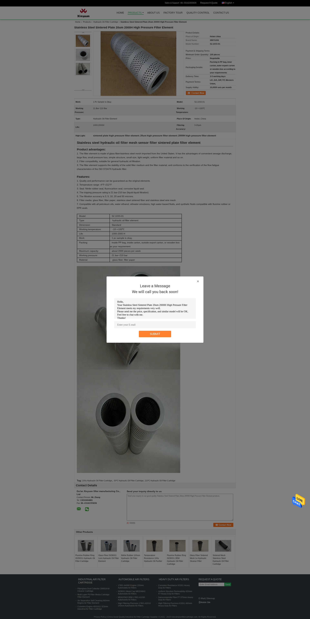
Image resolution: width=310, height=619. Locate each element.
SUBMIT (155, 334)
